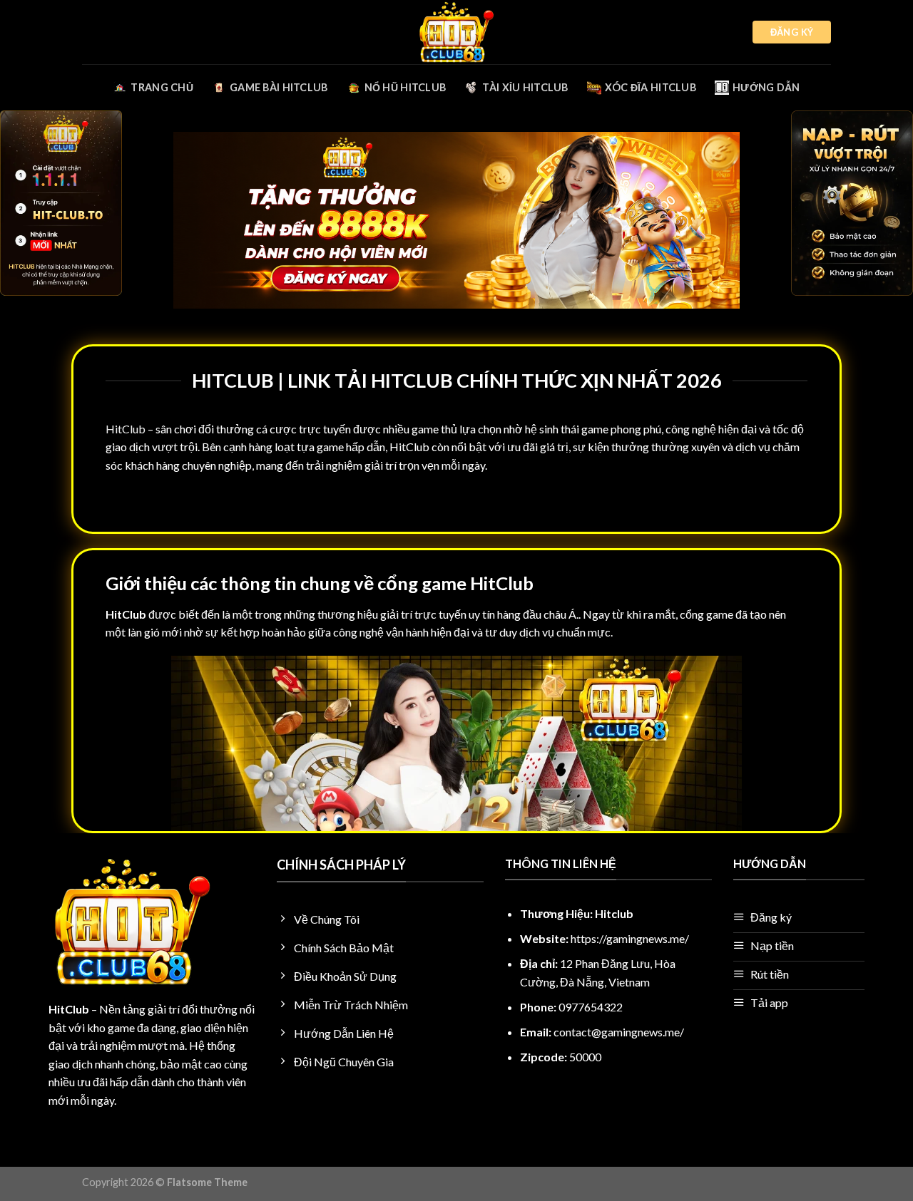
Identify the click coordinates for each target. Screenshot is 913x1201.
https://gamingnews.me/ (630, 938)
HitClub (126, 428)
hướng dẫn (766, 87)
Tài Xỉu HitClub (525, 87)
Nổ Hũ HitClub (405, 87)
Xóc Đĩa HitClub (650, 87)
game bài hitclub (279, 87)
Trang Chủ (162, 87)
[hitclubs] (456, 32)
